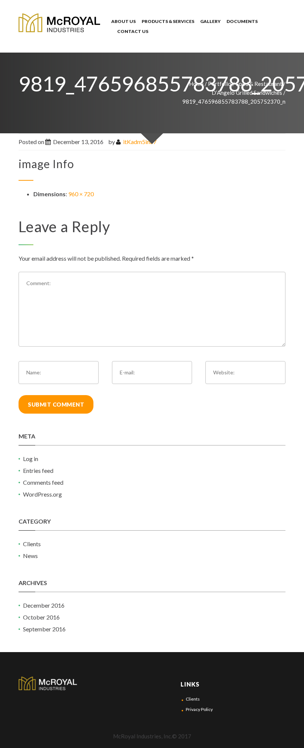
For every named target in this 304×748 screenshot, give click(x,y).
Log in (30, 458)
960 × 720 (81, 193)
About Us (123, 21)
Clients (32, 543)
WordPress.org (42, 494)
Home (196, 83)
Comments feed (43, 482)
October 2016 (41, 617)
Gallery (210, 21)
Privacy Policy (199, 709)
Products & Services (168, 21)
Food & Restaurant (259, 83)
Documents (242, 21)
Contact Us (132, 31)
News (30, 555)
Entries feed (38, 470)
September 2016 (44, 628)
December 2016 (44, 605)
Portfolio (219, 83)
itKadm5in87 (139, 141)
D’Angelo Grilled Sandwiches (247, 92)
